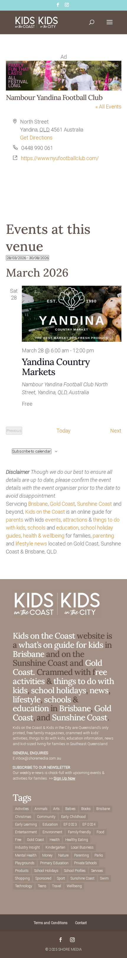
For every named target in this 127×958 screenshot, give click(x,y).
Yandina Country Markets (56, 366)
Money (47, 855)
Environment (52, 832)
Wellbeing (74, 886)
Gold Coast (62, 504)
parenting (103, 536)
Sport (61, 878)
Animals (41, 809)
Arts (56, 809)
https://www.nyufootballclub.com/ (60, 158)
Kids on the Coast (45, 512)
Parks (99, 855)
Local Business (82, 847)
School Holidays (46, 871)
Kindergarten (55, 847)
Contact (81, 923)
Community (46, 817)
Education (50, 824)
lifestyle (24, 543)
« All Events (108, 106)
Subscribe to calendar (31, 451)
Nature (63, 855)
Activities (22, 809)
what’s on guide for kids (61, 645)
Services (97, 871)
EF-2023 (70, 824)
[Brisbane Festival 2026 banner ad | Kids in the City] (63, 89)
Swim (104, 878)
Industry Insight (27, 847)
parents (14, 520)
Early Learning (26, 824)
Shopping (22, 878)
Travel (56, 886)
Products (22, 871)
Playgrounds (25, 863)
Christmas (23, 817)
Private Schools (85, 863)
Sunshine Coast (94, 504)
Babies (70, 809)
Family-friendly (79, 832)
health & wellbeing (43, 536)
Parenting (81, 855)
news (41, 543)
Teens (42, 886)
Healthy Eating (76, 840)
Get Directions (36, 137)
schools (36, 528)
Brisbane (38, 504)
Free (18, 840)
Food (100, 832)
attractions (75, 520)
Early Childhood (73, 817)
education (67, 528)
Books (86, 809)
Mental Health (26, 855)
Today (63, 431)
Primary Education (54, 863)
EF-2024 (89, 824)
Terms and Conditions (51, 923)
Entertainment (26, 832)
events (53, 520)
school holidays (58, 690)
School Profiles (75, 871)
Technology (23, 886)
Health (55, 840)
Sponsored (43, 878)
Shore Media (70, 949)
